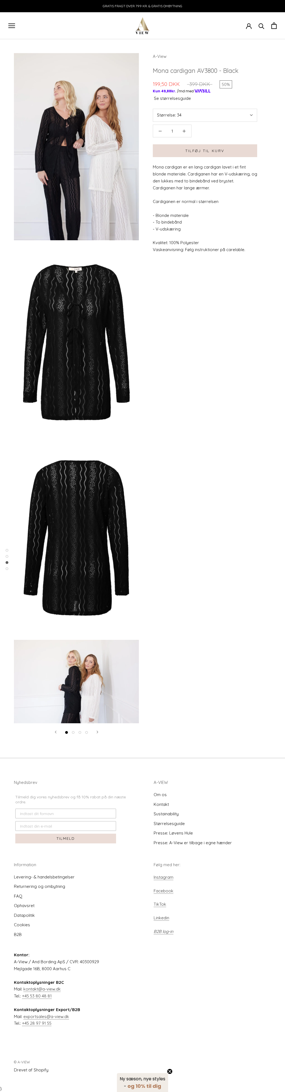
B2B (18, 934)
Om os (160, 794)
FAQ (18, 896)
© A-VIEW (22, 1062)
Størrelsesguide (169, 823)
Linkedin (161, 917)
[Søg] (261, 26)
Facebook (163, 890)
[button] (142, 1082)
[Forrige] (55, 732)
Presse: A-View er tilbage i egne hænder (193, 842)
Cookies (22, 924)
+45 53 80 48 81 (37, 996)
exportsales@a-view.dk (46, 1016)
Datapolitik (24, 915)
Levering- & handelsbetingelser (44, 877)
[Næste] (97, 732)
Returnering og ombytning (39, 886)
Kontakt (161, 804)
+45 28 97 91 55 (36, 1023)
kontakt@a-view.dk (42, 989)
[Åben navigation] (11, 25)
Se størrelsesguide (172, 98)
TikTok (160, 904)
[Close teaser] (170, 1071)
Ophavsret (24, 905)
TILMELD (65, 838)
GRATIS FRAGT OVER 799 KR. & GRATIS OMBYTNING (142, 6)
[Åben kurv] (274, 26)
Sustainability (166, 813)
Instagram (163, 877)
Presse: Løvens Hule (173, 833)
